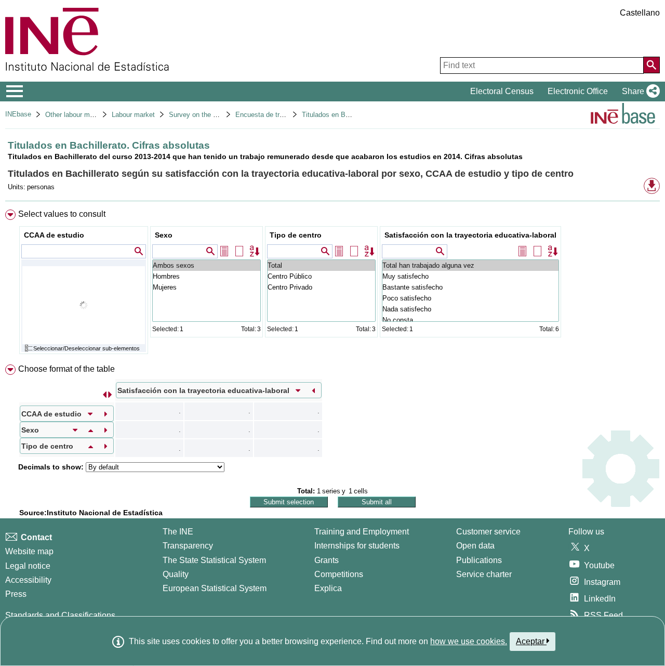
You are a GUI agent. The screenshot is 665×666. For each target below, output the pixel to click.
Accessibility (28, 580)
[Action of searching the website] (651, 65)
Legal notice (27, 565)
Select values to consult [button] (61, 214)
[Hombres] (206, 276)
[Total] (321, 265)
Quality (176, 574)
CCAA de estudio (54, 235)
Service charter (484, 574)
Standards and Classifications (60, 615)
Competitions (338, 574)
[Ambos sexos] (206, 265)
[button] (639, 91)
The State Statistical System (214, 560)
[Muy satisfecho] (470, 276)
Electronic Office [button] (578, 91)
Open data (475, 545)
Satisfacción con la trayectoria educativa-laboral (470, 235)
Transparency (188, 545)
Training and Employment (361, 531)
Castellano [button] (640, 12)
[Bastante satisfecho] (470, 287)
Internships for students (357, 545)
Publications (479, 560)
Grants (326, 560)
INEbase (18, 114)
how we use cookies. (468, 641)
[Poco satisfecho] (470, 298)
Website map (29, 551)
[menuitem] (332, 284)
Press (15, 594)
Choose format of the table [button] (66, 368)
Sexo (163, 235)
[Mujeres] (206, 287)
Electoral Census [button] (502, 91)
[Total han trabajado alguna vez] (470, 265)
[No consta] (470, 320)
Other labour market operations (91, 115)
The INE (178, 531)
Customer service (488, 531)
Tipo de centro (296, 235)
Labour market (133, 115)
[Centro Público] (321, 276)
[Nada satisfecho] (470, 309)
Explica (328, 588)
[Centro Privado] (321, 287)
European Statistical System (215, 588)
